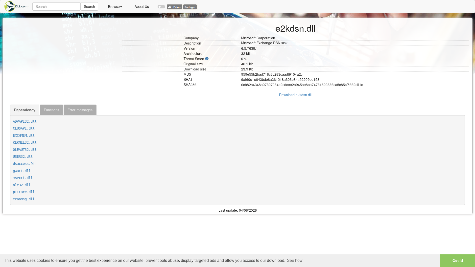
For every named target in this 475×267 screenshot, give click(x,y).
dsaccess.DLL (25, 164)
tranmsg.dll (24, 199)
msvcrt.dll (23, 178)
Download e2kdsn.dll (295, 94)
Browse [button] (114, 6)
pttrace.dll (24, 192)
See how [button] (295, 260)
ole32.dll (22, 185)
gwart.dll (22, 171)
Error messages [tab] (80, 109)
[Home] (16, 6)
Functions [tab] (51, 109)
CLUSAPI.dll (24, 128)
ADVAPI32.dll (25, 121)
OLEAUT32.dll (25, 150)
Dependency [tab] (24, 109)
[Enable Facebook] (161, 4)
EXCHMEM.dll (24, 135)
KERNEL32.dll (25, 142)
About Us (142, 6)
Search (89, 6)
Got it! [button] (457, 261)
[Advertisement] (64, 52)
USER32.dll (23, 156)
